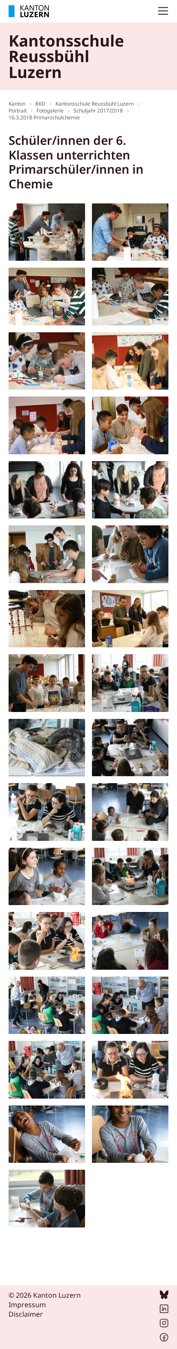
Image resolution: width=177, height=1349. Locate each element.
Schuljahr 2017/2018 (98, 110)
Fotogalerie (50, 110)
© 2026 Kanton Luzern (45, 1295)
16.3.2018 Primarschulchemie (44, 117)
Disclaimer (26, 1314)
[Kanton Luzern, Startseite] (29, 11)
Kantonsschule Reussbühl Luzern (94, 103)
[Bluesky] (164, 1296)
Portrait (18, 110)
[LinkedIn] (164, 1310)
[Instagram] (164, 1325)
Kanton (17, 103)
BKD (40, 103)
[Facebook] (164, 1339)
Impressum (27, 1304)
